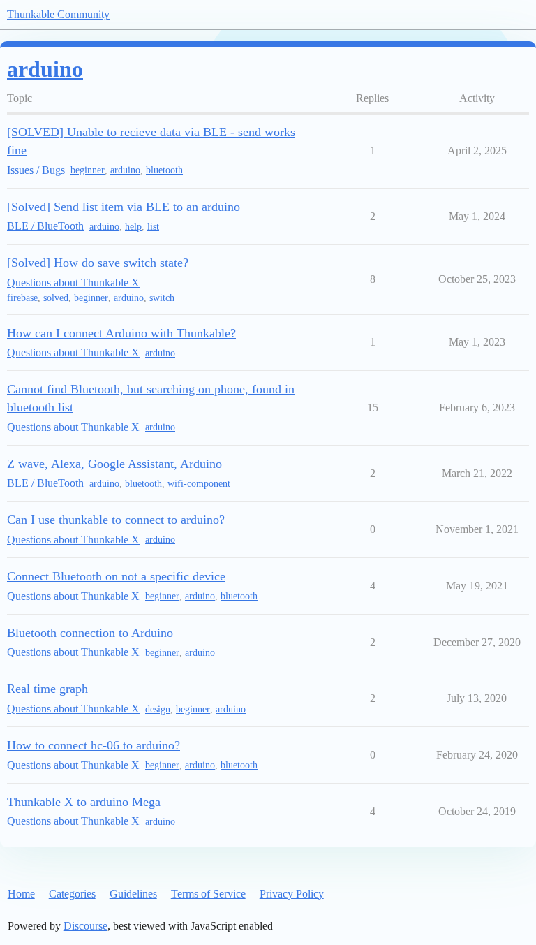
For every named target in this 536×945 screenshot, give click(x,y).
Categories (72, 894)
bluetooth (164, 170)
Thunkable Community (58, 14)
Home (21, 894)
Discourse (85, 926)
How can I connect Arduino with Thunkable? (121, 333)
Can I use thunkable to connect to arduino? (116, 520)
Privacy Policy (292, 894)
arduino (125, 170)
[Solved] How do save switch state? (97, 263)
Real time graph (47, 689)
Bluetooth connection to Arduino (90, 633)
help (133, 226)
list (153, 226)
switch (161, 298)
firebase (22, 298)
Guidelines (133, 894)
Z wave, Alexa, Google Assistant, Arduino (114, 464)
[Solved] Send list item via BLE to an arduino (123, 207)
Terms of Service (208, 894)
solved (55, 298)
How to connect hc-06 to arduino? (93, 745)
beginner (87, 170)
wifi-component (199, 483)
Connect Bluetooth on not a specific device (116, 576)
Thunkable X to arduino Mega (84, 802)
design (157, 709)
